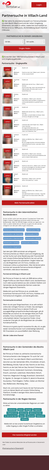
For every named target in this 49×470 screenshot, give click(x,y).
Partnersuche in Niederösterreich (14, 230)
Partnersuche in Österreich (13, 448)
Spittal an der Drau (35, 413)
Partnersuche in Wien (33, 230)
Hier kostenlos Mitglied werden (24, 435)
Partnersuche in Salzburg (11, 243)
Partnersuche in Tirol (32, 234)
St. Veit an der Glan (11, 416)
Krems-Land (23, 413)
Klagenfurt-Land (12, 413)
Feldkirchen (12, 410)
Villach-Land (30, 416)
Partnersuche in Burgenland (12, 247)
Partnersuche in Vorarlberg (30, 243)
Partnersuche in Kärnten (33, 238)
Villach (22, 416)
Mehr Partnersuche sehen (24, 203)
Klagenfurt (37, 410)
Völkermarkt (40, 416)
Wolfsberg (25, 419)
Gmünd (20, 410)
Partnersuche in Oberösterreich (13, 238)
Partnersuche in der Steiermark (13, 234)
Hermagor (28, 410)
